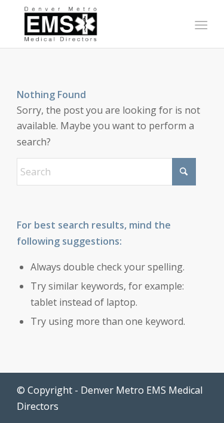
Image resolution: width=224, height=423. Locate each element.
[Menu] (200, 24)
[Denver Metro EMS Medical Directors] (93, 24)
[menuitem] (200, 24)
